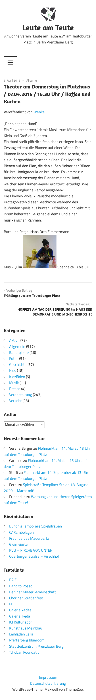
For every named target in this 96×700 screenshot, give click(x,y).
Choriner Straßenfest (26, 598)
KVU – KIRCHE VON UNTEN (30, 550)
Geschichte (18, 364)
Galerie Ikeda (19, 616)
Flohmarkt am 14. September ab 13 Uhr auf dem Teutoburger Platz (46, 475)
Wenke (39, 112)
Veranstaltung (20, 395)
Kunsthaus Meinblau (25, 628)
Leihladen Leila (21, 634)
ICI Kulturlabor (20, 622)
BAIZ (13, 580)
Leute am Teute (48, 27)
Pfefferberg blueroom (26, 640)
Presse (14, 389)
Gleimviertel (19, 544)
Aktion (14, 340)
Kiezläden (17, 377)
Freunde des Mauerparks (29, 538)
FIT (11, 604)
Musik (14, 383)
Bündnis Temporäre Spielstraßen (35, 526)
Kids (12, 370)
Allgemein (32, 80)
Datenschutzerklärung (48, 683)
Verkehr (15, 401)
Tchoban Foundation (25, 652)
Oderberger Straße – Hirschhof (34, 556)
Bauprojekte (19, 352)
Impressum (48, 677)
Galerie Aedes (20, 610)
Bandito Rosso (20, 586)
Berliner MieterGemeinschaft (32, 592)
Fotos (13, 358)
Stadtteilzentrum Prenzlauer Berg (36, 646)
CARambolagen (21, 532)
